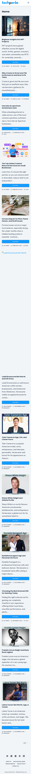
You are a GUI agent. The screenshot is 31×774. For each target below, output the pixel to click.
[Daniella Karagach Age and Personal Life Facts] (15, 542)
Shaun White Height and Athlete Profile (12, 499)
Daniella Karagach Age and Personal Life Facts (14, 557)
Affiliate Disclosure (19, 761)
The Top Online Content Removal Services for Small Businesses (14, 165)
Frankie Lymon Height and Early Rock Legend (15, 651)
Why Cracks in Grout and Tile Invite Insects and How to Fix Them (14, 75)
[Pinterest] (20, 756)
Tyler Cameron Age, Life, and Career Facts (14, 438)
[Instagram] (15, 756)
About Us (8, 761)
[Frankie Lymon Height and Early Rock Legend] (15, 636)
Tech (5, 134)
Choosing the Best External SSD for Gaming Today (15, 592)
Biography (7, 408)
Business (26, 99)
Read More (16, 63)
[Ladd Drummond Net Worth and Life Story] (15, 312)
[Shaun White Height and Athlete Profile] (15, 484)
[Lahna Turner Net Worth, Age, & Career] (15, 691)
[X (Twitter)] (11, 756)
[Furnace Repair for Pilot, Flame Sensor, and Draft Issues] (15, 205)
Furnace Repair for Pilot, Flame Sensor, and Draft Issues (15, 220)
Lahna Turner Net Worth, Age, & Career (15, 706)
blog (24, 66)
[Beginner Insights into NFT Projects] (15, 26)
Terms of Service (10, 763)
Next (24, 743)
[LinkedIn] (24, 756)
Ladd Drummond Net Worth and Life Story (13, 377)
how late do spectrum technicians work (11, 107)
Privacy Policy (21, 763)
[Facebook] (7, 756)
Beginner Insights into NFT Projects (13, 40)
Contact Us (15, 766)
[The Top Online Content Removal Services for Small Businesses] (15, 150)
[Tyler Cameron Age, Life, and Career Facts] (15, 424)
